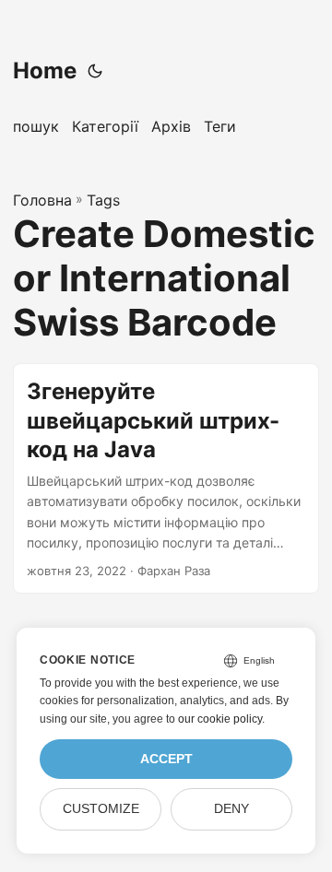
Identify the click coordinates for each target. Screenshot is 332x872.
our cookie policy (220, 719)
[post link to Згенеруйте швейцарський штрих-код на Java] (166, 478)
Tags (103, 200)
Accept (166, 759)
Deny (231, 809)
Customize (101, 809)
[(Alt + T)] (95, 71)
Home (45, 70)
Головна (42, 200)
